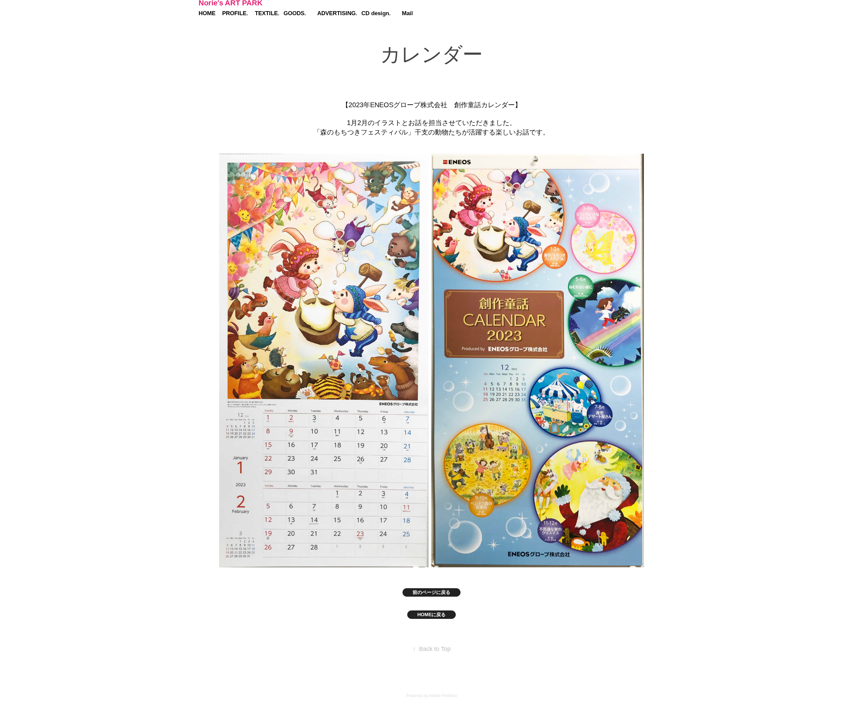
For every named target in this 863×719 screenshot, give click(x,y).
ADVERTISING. (337, 13)
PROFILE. (235, 13)
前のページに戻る (431, 592)
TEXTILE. (267, 13)
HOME (207, 13)
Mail (407, 13)
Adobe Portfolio (443, 695)
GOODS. (295, 13)
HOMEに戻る (431, 614)
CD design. (376, 13)
